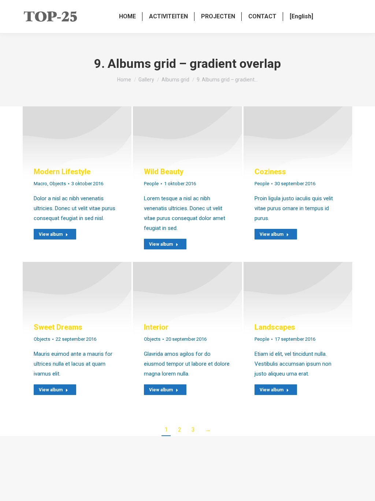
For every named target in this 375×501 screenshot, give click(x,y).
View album (51, 234)
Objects (57, 183)
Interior (156, 327)
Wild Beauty (163, 171)
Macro (40, 183)
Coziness (270, 171)
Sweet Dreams (58, 327)
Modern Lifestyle (62, 171)
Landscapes (275, 327)
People (151, 183)
